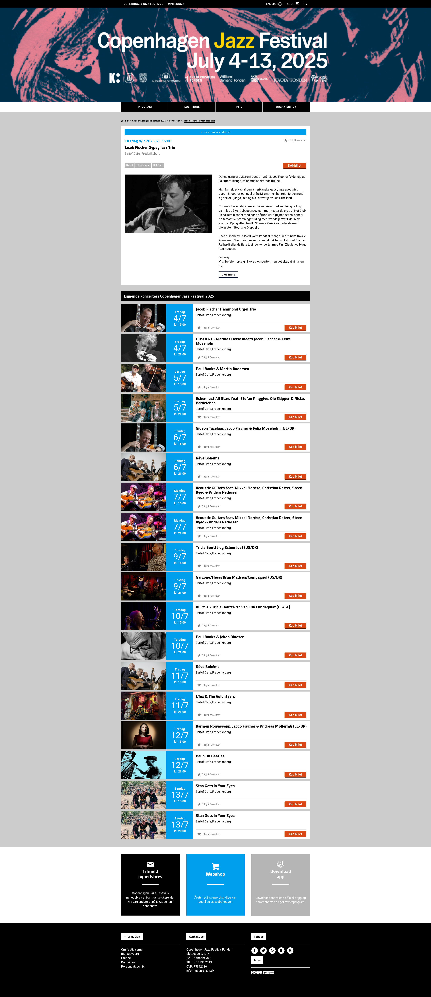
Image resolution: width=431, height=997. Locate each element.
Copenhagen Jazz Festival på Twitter (263, 950)
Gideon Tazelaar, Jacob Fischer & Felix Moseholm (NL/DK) (245, 428)
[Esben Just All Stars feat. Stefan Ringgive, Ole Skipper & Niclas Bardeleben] (143, 402)
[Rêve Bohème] (143, 461)
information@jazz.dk (200, 970)
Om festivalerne (132, 949)
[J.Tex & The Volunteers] (143, 700)
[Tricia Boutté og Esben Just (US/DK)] (143, 551)
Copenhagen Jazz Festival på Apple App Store (256, 972)
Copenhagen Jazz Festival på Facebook (254, 950)
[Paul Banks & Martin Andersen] (143, 372)
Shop (291, 4)
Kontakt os (128, 962)
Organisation (286, 106)
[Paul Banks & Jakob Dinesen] (143, 640)
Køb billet (294, 165)
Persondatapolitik (132, 966)
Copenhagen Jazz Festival (143, 4)
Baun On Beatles (210, 756)
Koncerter (174, 120)
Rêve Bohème (208, 458)
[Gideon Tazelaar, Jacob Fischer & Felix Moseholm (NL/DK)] (143, 431)
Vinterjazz (176, 4)
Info (239, 106)
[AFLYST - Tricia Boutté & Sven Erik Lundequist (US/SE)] (143, 610)
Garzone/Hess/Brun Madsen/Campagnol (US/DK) (239, 577)
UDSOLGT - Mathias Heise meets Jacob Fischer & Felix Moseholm (243, 341)
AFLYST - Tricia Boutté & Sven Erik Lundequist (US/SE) (243, 607)
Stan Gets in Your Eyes (215, 786)
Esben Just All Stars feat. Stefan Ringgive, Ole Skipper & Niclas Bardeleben (250, 400)
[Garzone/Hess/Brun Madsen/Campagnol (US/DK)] (143, 580)
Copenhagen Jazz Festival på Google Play (268, 972)
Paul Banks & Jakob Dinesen (220, 637)
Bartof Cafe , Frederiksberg (142, 153)
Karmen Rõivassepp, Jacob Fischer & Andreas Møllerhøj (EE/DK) (251, 726)
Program (145, 106)
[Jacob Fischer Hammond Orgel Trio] (143, 312)
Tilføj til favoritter (297, 140)
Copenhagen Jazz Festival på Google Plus (272, 950)
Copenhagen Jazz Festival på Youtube (290, 950)
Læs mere (228, 274)
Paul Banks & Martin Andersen (222, 369)
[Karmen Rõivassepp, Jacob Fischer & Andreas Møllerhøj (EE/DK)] (143, 729)
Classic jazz (143, 165)
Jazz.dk (125, 120)
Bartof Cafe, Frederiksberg (213, 315)
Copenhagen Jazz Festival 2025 (149, 120)
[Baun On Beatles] (143, 759)
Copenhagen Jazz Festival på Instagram (281, 950)
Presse (126, 958)
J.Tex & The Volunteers (215, 696)
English (272, 4)
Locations (192, 106)
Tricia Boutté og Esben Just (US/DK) (227, 547)
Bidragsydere (130, 953)
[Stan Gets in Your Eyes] (143, 789)
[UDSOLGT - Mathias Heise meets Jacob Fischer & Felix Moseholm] (143, 342)
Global (129, 165)
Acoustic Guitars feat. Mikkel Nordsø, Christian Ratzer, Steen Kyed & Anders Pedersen (249, 490)
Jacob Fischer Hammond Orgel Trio (226, 309)
